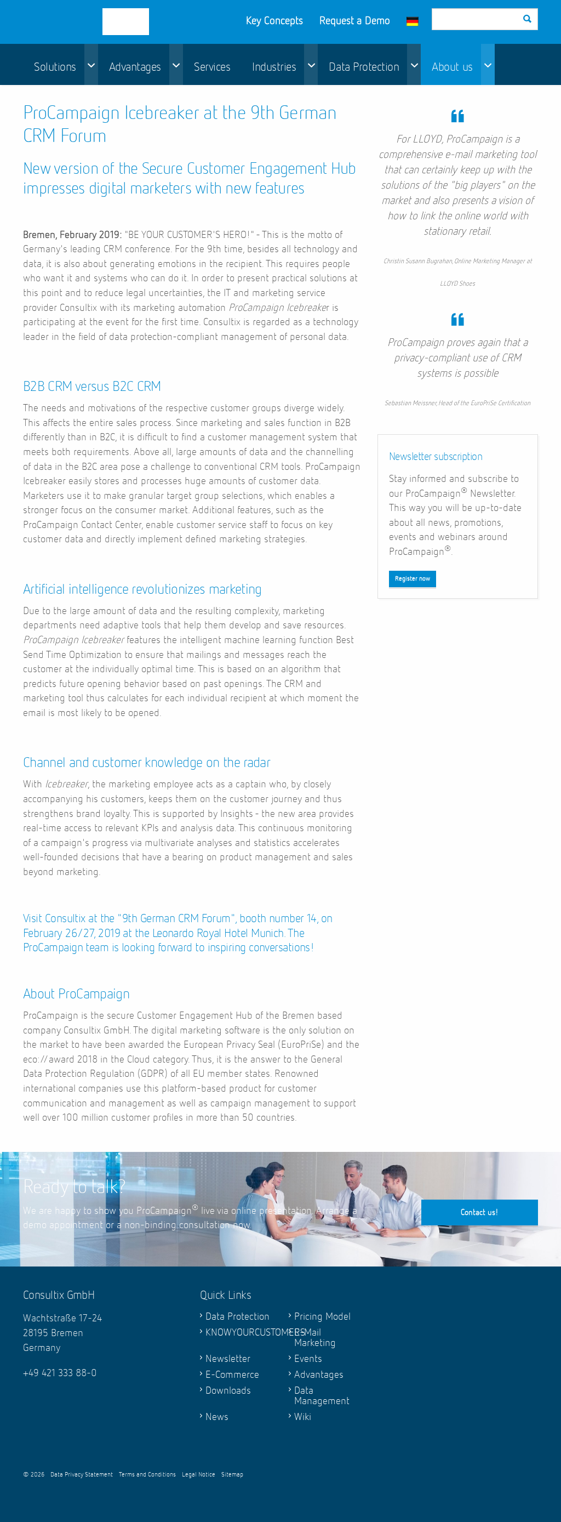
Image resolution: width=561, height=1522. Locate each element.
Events (308, 1359)
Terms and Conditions (147, 1475)
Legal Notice (198, 1475)
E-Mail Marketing (315, 1337)
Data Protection (364, 67)
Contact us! (480, 1212)
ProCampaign (97, 21)
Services (212, 67)
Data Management (322, 1395)
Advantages (135, 67)
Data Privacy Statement (81, 1475)
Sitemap (232, 1475)
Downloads (228, 1390)
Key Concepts (274, 20)
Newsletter (227, 1359)
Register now (412, 579)
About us (452, 67)
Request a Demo (354, 20)
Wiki (302, 1417)
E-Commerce (232, 1375)
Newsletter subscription (436, 456)
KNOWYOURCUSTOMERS (238, 1332)
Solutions (55, 67)
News (216, 1417)
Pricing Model (322, 1316)
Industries (274, 67)
